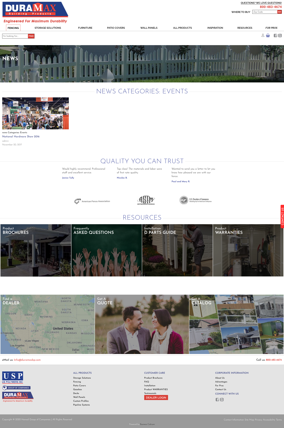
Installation (149, 386)
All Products (182, 27)
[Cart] (268, 36)
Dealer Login (156, 397)
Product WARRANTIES (156, 389)
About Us (220, 378)
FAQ (146, 382)
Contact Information (234, 420)
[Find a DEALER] (47, 353)
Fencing (13, 27)
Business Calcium (147, 424)
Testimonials (150, 393)
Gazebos (77, 389)
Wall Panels (148, 27)
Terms (279, 420)
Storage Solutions (48, 27)
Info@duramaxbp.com (27, 360)
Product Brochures (153, 378)
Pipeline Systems (81, 405)
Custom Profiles (81, 401)
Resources (244, 27)
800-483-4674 (271, 7)
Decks (76, 393)
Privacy (258, 420)
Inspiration (215, 27)
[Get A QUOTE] (142, 353)
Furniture (85, 27)
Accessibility (269, 420)
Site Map (249, 420)
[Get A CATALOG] (236, 353)
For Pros (271, 27)
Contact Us (220, 389)
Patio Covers (116, 27)
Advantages (221, 382)
